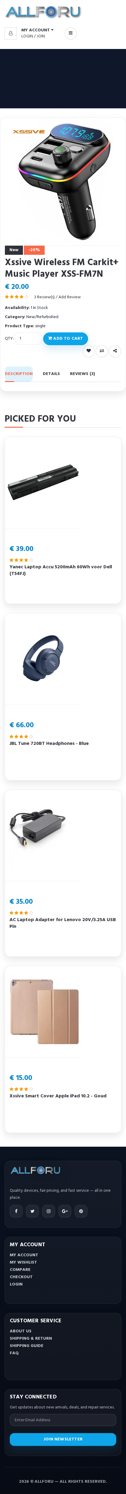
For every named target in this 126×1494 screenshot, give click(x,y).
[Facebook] (16, 1211)
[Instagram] (48, 1211)
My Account (24, 1255)
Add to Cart (67, 338)
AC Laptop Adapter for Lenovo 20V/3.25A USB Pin (62, 923)
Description (19, 373)
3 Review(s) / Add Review (57, 297)
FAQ (14, 1353)
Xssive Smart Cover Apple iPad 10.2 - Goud (57, 1096)
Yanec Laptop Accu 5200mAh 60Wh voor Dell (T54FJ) (60, 570)
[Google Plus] (64, 1211)
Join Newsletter (63, 1439)
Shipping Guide (26, 1345)
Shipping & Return (31, 1338)
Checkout (21, 1277)
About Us (20, 1331)
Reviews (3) (82, 373)
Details (51, 373)
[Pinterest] (81, 1211)
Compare (20, 1269)
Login (27, 36)
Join (41, 36)
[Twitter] (32, 1211)
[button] (29, 30)
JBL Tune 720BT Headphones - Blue (49, 744)
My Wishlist (23, 1262)
